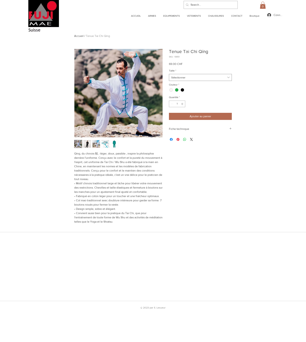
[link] (263, 5)
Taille (172, 70)
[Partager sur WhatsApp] (185, 139)
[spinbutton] (177, 104)
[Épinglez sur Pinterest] (178, 139)
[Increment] (182, 104)
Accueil (79, 35)
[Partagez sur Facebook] (171, 139)
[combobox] (200, 77)
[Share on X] (191, 139)
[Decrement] (171, 104)
